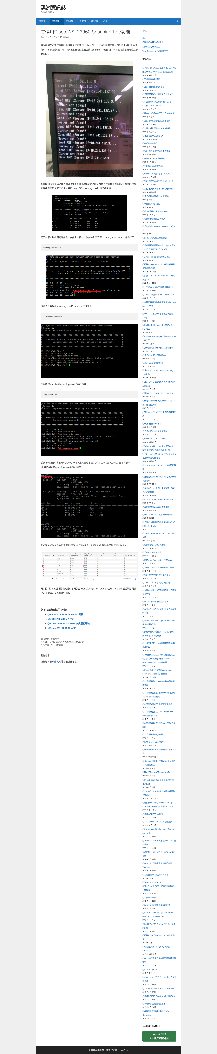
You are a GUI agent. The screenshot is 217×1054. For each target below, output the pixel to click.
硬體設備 (69, 21)
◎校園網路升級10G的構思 (153, 219)
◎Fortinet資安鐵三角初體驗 (154, 238)
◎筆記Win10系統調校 (151, 552)
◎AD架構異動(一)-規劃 (152, 734)
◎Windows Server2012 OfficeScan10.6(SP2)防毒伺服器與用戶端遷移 (158, 886)
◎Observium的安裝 (151, 204)
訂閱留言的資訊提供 (151, 47)
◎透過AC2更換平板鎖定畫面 (154, 431)
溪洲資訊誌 (53, 7)
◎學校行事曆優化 (150, 143)
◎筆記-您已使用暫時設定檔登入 (156, 575)
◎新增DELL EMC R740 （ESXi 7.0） (158, 393)
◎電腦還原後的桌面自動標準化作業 (157, 94)
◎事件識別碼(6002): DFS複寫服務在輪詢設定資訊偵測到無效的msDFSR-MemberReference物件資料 (158, 659)
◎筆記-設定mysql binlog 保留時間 (157, 189)
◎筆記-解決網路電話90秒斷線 (155, 196)
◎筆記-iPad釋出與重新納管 (154, 355)
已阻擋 (159, 1036)
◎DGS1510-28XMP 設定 (60, 619)
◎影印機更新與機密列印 (153, 166)
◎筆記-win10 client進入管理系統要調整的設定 (63, 642)
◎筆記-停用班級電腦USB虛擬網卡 (157, 121)
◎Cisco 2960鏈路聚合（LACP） (156, 174)
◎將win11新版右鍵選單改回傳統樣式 (158, 113)
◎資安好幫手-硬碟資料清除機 (155, 875)
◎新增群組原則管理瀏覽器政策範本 (157, 348)
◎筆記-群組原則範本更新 (153, 87)
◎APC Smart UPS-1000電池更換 (157, 822)
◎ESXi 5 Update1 (150, 969)
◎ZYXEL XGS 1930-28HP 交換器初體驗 (68, 623)
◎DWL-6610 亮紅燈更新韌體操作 (157, 514)
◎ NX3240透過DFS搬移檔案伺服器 (157, 287)
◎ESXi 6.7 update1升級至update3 (157, 499)
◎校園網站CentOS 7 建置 (153, 545)
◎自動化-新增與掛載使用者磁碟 (156, 128)
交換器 (46, 639)
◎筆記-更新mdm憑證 (151, 424)
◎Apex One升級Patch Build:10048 (158, 295)
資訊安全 (83, 21)
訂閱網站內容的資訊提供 (153, 42)
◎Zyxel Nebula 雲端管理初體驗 (156, 257)
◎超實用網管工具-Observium (155, 211)
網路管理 (55, 21)
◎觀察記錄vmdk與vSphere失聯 (156, 772)
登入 (56, 661)
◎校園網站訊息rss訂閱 (152, 897)
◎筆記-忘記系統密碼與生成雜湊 (156, 151)
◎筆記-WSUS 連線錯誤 (53, 645)
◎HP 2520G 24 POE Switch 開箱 (65, 614)
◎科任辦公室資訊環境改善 (153, 1004)
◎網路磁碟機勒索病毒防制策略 (155, 507)
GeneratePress (122, 1050)
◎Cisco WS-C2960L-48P (61, 628)
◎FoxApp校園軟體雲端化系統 (155, 601)
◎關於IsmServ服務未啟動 (153, 158)
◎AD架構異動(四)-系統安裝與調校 (157, 704)
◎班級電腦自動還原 (151, 79)
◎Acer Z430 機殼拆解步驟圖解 (156, 583)
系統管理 (41, 21)
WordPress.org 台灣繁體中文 (155, 51)
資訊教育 (94, 21)
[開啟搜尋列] (177, 21)
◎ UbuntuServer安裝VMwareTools (158, 989)
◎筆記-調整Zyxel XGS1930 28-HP (157, 181)
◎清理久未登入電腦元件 (153, 136)
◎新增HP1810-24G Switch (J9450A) (159, 996)
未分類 (104, 21)
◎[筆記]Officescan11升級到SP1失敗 (158, 567)
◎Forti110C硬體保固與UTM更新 (156, 905)
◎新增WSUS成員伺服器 (153, 814)
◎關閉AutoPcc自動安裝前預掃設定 (157, 560)
